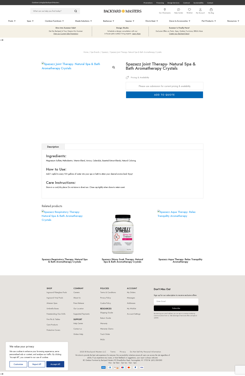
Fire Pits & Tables (53, 319)
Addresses (131, 303)
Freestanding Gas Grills (56, 314)
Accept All (55, 364)
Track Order (105, 334)
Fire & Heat (151, 21)
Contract (186, 3)
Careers (76, 292)
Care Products (52, 324)
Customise (18, 364)
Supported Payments (81, 314)
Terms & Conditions (108, 292)
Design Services (173, 3)
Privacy (123, 351)
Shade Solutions (82, 21)
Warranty (103, 323)
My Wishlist (131, 308)
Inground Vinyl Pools (55, 297)
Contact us (77, 328)
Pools (10, 21)
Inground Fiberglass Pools (57, 292)
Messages (131, 297)
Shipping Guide (106, 312)
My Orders (131, 292)
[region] (37, 356)
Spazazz (105, 52)
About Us (77, 297)
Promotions (148, 3)
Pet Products (208, 21)
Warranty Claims (106, 328)
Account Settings (133, 314)
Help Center (78, 323)
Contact (210, 3)
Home (86, 52)
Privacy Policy (105, 297)
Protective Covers (53, 330)
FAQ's (102, 339)
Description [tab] (53, 146)
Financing (160, 3)
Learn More (136, 33)
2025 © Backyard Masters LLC (93, 351)
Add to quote (164, 94)
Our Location (78, 308)
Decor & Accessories (178, 21)
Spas (29, 21)
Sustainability (198, 3)
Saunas (128, 21)
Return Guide (105, 318)
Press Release (78, 303)
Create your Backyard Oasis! (179, 33)
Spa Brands (95, 52)
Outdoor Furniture (53, 21)
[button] (113, 67)
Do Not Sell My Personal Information (145, 351)
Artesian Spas (52, 303)
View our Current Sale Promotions (65, 33)
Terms (113, 351)
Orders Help (78, 334)
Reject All (36, 364)
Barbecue (107, 21)
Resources (232, 21)
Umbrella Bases (53, 308)
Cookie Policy (105, 303)
